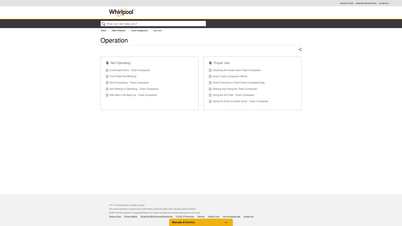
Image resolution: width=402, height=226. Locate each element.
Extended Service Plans (366, 3)
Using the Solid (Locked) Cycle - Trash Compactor (240, 101)
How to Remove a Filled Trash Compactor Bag (238, 82)
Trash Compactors (139, 30)
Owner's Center (346, 3)
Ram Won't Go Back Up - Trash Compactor (133, 95)
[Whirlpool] (145, 12)
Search (103, 23)
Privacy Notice (130, 216)
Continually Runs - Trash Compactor (130, 70)
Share (300, 49)
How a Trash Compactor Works (230, 76)
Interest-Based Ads (231, 216)
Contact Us (383, 3)
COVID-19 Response (185, 216)
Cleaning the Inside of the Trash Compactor (237, 70)
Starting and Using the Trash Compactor (235, 89)
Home (104, 30)
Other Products (119, 30)
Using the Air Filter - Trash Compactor (234, 95)
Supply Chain (214, 216)
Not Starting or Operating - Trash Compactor (134, 89)
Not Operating (120, 63)
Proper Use (222, 63)
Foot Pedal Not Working (123, 76)
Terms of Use (115, 216)
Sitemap (201, 216)
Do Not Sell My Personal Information (157, 216)
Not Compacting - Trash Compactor (129, 82)
